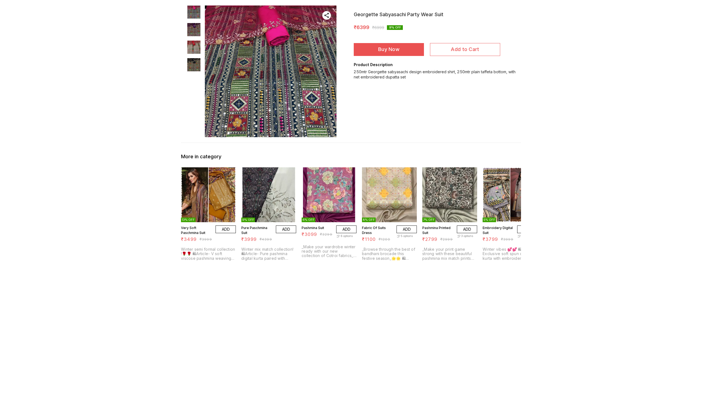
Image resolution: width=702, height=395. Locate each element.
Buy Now (389, 49)
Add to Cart (465, 49)
